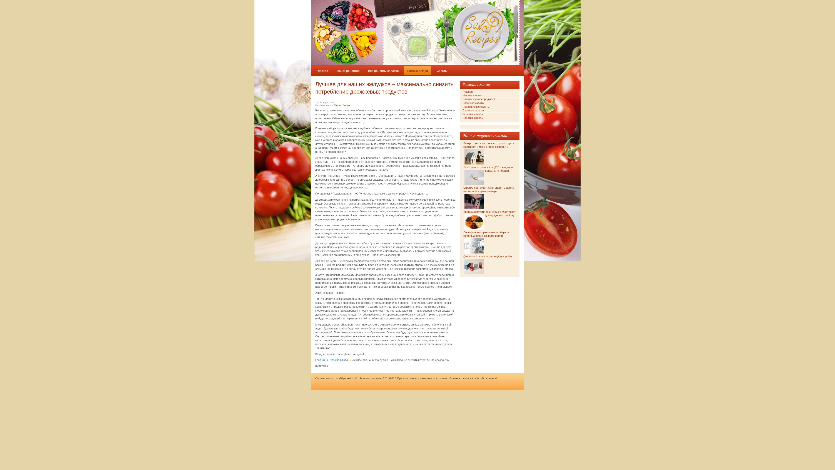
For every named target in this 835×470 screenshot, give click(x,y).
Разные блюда (342, 105)
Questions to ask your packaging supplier (487, 256)
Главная (320, 360)
